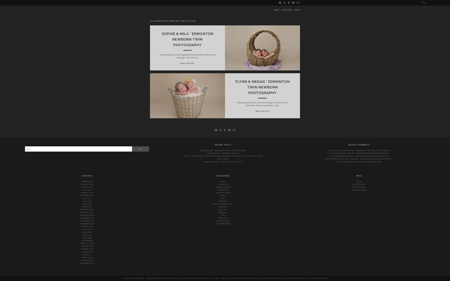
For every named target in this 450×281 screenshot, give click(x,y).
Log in (359, 181)
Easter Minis (223, 190)
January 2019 (87, 246)
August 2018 (87, 252)
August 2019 (87, 226)
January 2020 (87, 212)
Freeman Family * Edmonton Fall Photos (223, 162)
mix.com (332, 156)
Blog (297, 10)
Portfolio (287, 10)
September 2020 (87, 195)
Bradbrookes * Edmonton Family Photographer (223, 150)
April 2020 (87, 204)
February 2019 (87, 243)
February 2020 (87, 209)
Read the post (187, 63)
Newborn (222, 207)
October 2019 (87, 221)
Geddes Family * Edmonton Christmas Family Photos (365, 150)
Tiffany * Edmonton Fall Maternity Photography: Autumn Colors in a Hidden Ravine (223, 156)
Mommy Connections (223, 204)
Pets (223, 215)
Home (276, 10)
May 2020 (87, 201)
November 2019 (87, 218)
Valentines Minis (223, 224)
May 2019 (87, 235)
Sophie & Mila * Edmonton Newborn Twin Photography (187, 39)
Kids (223, 198)
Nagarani (332, 150)
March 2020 (87, 207)
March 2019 (87, 240)
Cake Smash (223, 184)
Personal (222, 212)
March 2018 (87, 257)
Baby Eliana (223, 159)
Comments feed (359, 187)
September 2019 (87, 224)
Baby (223, 181)
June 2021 (87, 190)
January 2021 (87, 193)
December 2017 (87, 263)
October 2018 (87, 249)
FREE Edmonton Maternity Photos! (223, 153)
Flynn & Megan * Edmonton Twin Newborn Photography (262, 87)
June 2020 (87, 198)
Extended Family (223, 193)
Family (223, 195)
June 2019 (86, 232)
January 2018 (87, 260)
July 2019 (87, 229)
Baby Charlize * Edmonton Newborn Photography (365, 153)
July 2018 (87, 255)
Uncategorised (223, 221)
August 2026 (87, 181)
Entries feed (359, 184)
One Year (223, 209)
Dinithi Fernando (333, 159)
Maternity (223, 201)
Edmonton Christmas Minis (369, 162)
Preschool (223, 218)
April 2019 (87, 238)
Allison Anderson (344, 162)
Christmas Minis (223, 187)
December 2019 (87, 215)
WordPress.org (359, 190)
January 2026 (87, 184)
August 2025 (87, 187)
